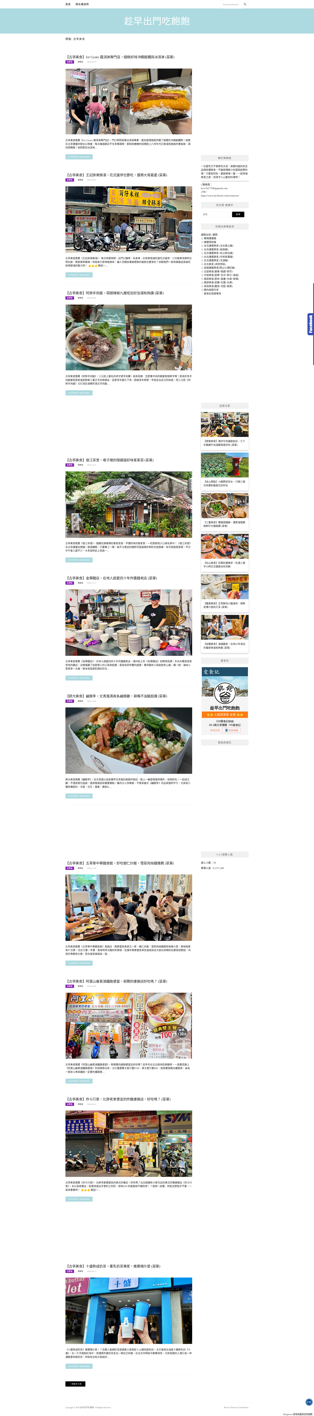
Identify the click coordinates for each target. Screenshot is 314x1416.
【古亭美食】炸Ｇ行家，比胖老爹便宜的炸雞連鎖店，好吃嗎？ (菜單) (117, 1099)
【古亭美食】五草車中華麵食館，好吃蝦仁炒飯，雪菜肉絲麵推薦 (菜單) (119, 863)
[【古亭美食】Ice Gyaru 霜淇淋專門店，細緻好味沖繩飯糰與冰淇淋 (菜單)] (128, 101)
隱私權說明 (82, 4)
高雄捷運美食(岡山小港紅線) (219, 267)
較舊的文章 (77, 1384)
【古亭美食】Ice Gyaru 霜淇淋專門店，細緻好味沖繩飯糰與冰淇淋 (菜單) (119, 57)
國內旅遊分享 (211, 289)
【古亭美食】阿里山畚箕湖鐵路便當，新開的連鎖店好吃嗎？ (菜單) (116, 981)
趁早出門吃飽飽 (157, 21)
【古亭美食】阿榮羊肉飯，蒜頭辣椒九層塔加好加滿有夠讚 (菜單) (114, 293)
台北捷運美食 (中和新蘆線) (218, 256)
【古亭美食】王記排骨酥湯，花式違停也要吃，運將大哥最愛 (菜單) (116, 175)
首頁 (68, 4)
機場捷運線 (210, 238)
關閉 (215, 234)
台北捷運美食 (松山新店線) (218, 253)
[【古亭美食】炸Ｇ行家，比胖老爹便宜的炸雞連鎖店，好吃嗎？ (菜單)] (128, 1143)
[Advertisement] (128, 431)
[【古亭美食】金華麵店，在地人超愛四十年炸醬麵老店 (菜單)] (128, 622)
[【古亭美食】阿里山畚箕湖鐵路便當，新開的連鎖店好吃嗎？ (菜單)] (128, 1025)
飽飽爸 (80, 62)
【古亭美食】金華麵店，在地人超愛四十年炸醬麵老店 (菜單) (111, 578)
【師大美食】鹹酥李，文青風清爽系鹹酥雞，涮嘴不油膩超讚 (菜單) (116, 696)
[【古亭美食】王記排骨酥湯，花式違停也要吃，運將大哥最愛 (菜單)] (128, 219)
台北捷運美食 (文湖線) (216, 260)
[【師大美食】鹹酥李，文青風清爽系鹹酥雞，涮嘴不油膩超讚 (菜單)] (128, 740)
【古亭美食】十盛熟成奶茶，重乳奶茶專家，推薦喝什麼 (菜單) (112, 1266)
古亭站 (69, 62)
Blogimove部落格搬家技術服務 (297, 1414)
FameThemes (243, 1407)
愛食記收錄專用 (212, 293)
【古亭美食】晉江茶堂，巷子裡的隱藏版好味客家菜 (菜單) (109, 460)
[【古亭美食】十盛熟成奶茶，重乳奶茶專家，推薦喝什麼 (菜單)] (128, 1310)
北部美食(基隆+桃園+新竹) (218, 271)
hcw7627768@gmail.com (214, 188)
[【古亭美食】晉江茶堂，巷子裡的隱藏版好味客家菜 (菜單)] (128, 504)
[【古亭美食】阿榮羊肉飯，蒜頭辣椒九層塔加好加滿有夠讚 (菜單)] (128, 337)
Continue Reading (79, 157)
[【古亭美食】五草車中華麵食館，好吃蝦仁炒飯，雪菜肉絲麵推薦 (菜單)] (128, 907)
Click (310, 324)
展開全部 (206, 234)
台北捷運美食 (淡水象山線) (218, 245)
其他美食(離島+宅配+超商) (218, 286)
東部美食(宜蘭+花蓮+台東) (218, 282)
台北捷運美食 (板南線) (216, 249)
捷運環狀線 (210, 242)
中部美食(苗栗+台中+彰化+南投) (221, 275)
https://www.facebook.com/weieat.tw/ (220, 195)
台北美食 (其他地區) (215, 264)
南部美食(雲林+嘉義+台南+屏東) (221, 279)
